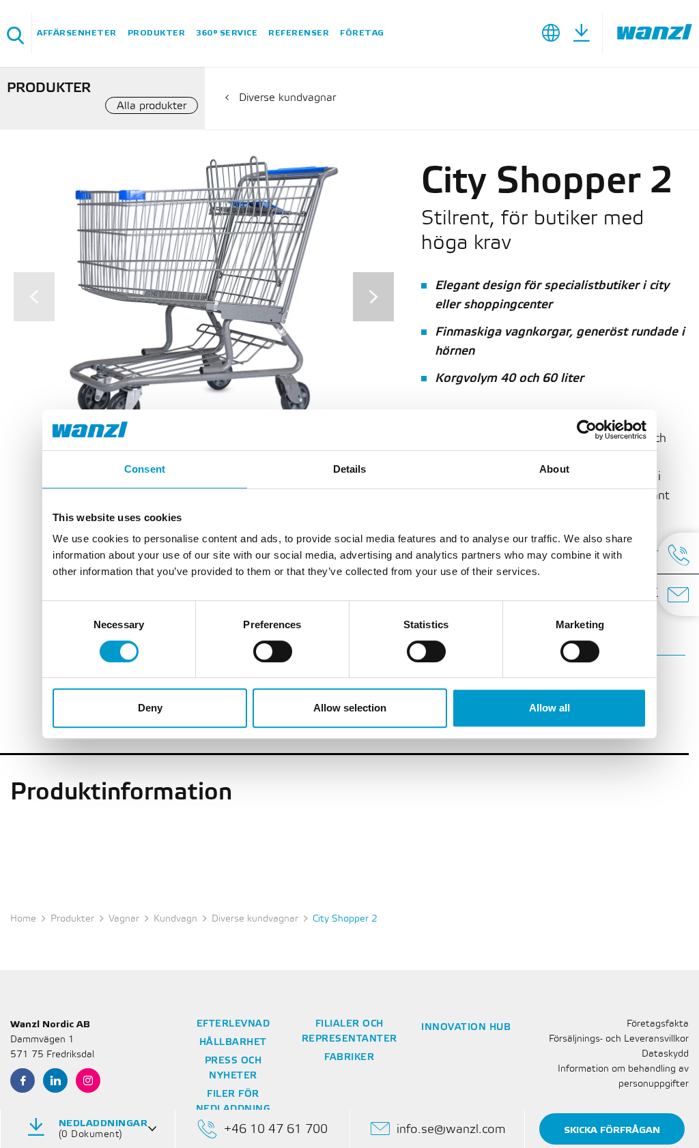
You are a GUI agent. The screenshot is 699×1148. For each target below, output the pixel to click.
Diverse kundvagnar (287, 98)
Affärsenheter (77, 33)
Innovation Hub (466, 1027)
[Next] (373, 296)
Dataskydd (665, 1054)
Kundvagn (175, 919)
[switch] (272, 651)
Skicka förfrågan (612, 1130)
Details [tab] (350, 469)
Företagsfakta (658, 1024)
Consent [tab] (144, 469)
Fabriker (349, 1057)
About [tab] (554, 469)
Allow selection (349, 707)
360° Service (226, 33)
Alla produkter (151, 106)
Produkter (157, 33)
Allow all (549, 707)
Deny (150, 707)
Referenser (298, 33)
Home (23, 919)
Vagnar (124, 919)
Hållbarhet (233, 1042)
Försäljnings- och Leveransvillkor (619, 1039)
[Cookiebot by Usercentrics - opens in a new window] (586, 430)
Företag (362, 33)
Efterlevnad (233, 1024)
